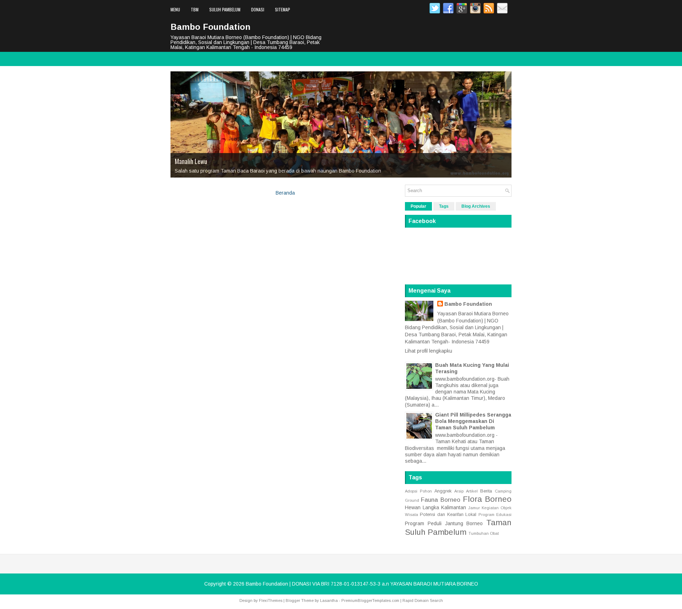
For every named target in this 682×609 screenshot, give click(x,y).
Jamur (474, 508)
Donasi (257, 9)
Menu (175, 9)
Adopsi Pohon (418, 491)
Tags (444, 206)
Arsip (459, 491)
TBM (195, 9)
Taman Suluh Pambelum (458, 527)
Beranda (285, 193)
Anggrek (442, 491)
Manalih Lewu (191, 161)
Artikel (472, 491)
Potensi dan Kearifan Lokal (448, 514)
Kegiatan (490, 508)
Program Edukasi (495, 514)
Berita (486, 491)
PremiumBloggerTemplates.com (370, 600)
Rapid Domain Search (422, 600)
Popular (418, 206)
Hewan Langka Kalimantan (435, 507)
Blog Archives (475, 206)
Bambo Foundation (210, 27)
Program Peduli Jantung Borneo (444, 523)
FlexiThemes (270, 600)
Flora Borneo (487, 499)
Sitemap (282, 9)
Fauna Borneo (440, 499)
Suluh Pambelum (224, 9)
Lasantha (329, 600)
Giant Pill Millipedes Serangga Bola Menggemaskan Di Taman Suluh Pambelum (473, 421)
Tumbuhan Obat (484, 533)
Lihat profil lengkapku (428, 351)
